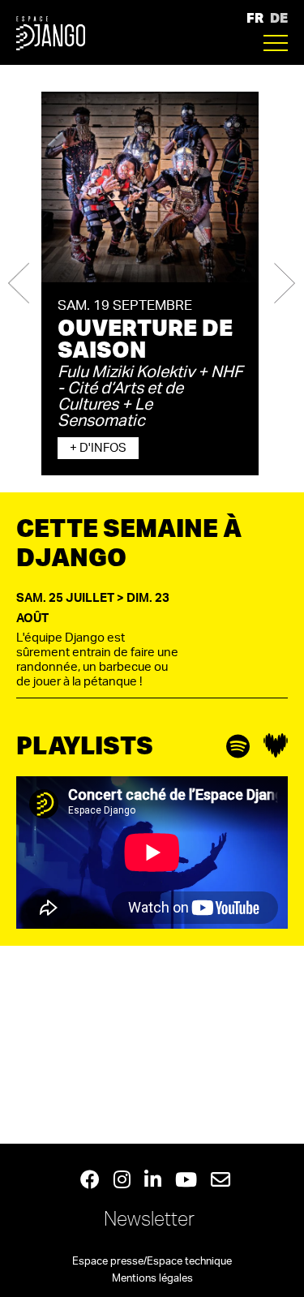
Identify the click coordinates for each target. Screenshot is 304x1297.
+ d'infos (98, 448)
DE (279, 17)
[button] (18, 283)
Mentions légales (152, 1278)
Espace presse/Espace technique (152, 1261)
